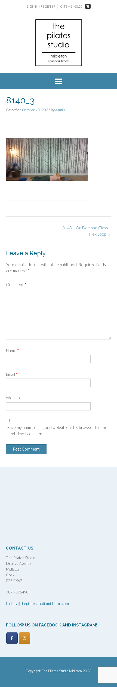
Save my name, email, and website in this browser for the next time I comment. (57, 430)
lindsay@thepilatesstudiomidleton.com (37, 603)
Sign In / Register (41, 6)
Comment (16, 284)
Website (13, 397)
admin (60, 109)
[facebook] (12, 638)
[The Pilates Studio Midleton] (59, 43)
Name (12, 350)
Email (12, 374)
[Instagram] (24, 638)
